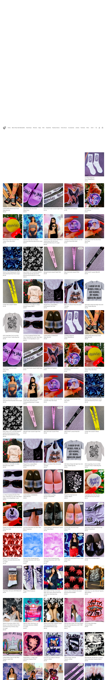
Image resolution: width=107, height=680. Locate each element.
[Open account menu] (99, 2)
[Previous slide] (5, 8)
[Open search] (96, 2)
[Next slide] (20, 8)
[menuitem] (88, 2)
